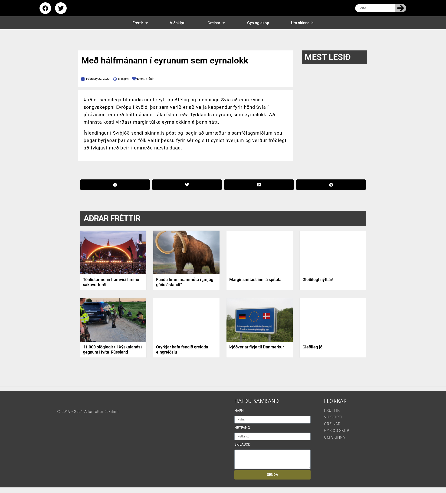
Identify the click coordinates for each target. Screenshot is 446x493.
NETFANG (242, 428)
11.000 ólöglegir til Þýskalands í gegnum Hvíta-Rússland (112, 349)
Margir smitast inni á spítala (255, 279)
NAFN (239, 411)
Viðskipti (177, 22)
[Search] (400, 8)
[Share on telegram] (331, 184)
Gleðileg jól (313, 346)
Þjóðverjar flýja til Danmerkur (256, 346)
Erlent (140, 78)
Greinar (213, 22)
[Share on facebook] (115, 184)
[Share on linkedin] (259, 184)
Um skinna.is (302, 22)
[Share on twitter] (187, 184)
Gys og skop (258, 22)
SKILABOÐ (242, 444)
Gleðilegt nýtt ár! (317, 279)
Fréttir (137, 22)
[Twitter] (61, 8)
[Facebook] (45, 8)
